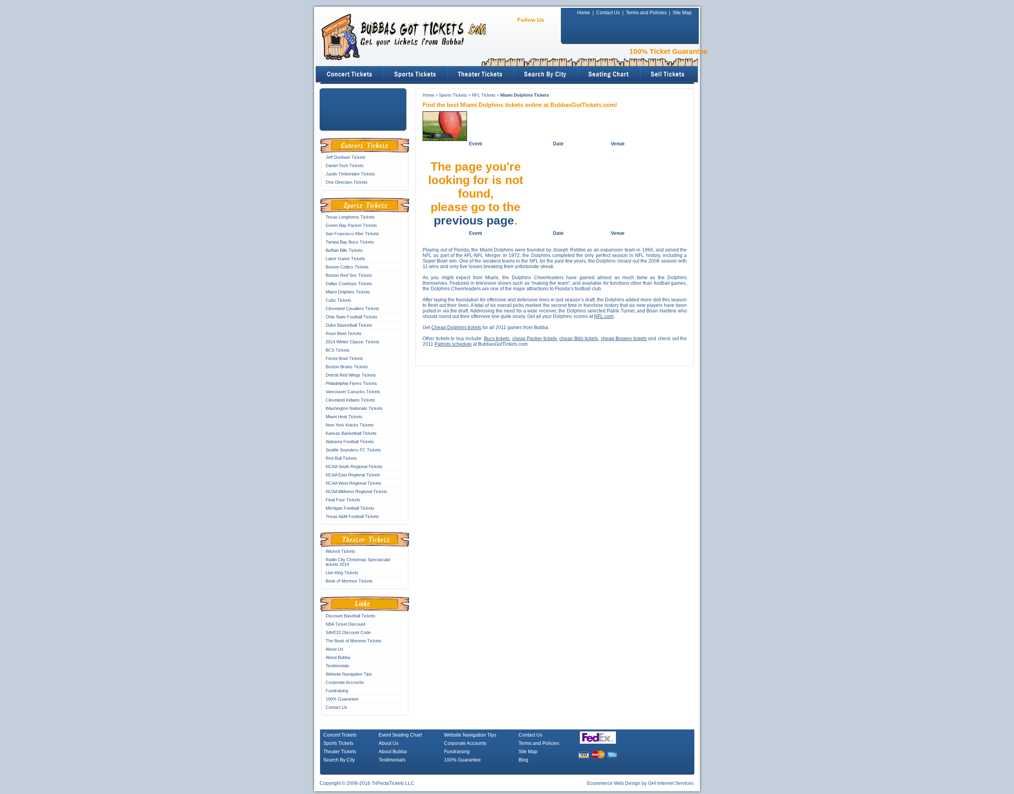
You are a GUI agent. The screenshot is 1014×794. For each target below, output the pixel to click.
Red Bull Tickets (341, 458)
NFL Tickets (484, 95)
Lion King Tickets (342, 572)
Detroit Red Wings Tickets (351, 375)
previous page (474, 220)
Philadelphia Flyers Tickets (351, 383)
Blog (523, 760)
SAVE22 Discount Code (348, 632)
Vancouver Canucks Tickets (353, 391)
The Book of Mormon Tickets (353, 640)
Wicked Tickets (340, 551)
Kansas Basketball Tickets (351, 433)
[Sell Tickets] (669, 74)
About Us (334, 649)
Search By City (339, 760)
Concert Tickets (339, 735)
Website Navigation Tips (349, 674)
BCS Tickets (338, 350)
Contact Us (608, 12)
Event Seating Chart (400, 735)
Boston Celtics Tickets (347, 267)
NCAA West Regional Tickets (353, 483)
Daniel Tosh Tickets (345, 165)
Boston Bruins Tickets (347, 366)
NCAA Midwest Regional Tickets (356, 491)
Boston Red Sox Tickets (349, 275)
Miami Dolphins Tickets (348, 291)
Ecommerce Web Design (613, 783)
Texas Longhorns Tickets (350, 217)
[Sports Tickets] (415, 74)
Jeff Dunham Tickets (346, 157)
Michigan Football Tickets (350, 508)
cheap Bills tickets (578, 338)
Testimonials (337, 665)
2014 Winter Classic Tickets (352, 341)
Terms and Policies (646, 12)
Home (583, 12)
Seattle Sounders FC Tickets (353, 449)
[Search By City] (546, 74)
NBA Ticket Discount (345, 624)
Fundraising (337, 690)
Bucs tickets (497, 338)
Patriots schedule (453, 344)
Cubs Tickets (338, 300)
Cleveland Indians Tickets (350, 400)
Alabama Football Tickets (350, 441)
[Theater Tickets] (481, 74)
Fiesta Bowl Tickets (344, 358)
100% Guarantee (342, 699)
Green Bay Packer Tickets (351, 225)
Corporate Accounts (345, 682)
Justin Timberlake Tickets (350, 173)
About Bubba (338, 657)
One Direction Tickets (347, 182)
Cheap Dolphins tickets (456, 327)
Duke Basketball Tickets (349, 325)
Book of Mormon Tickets (349, 581)
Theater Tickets (339, 751)
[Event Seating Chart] (609, 74)
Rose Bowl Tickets (344, 333)
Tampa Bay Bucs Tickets (350, 242)
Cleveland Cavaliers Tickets (352, 308)
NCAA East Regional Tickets (353, 474)
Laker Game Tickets (345, 258)
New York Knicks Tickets (350, 425)
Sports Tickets (453, 95)
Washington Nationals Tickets (354, 408)
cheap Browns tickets (624, 338)
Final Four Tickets (343, 499)
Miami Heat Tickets (344, 416)
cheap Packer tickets (534, 338)
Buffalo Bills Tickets (344, 250)
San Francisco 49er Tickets (352, 233)
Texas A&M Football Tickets (352, 516)
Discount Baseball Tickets (350, 615)
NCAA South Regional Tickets (354, 466)
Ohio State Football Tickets (351, 316)
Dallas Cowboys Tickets (349, 283)
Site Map (682, 12)
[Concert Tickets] (349, 74)
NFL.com (604, 316)
